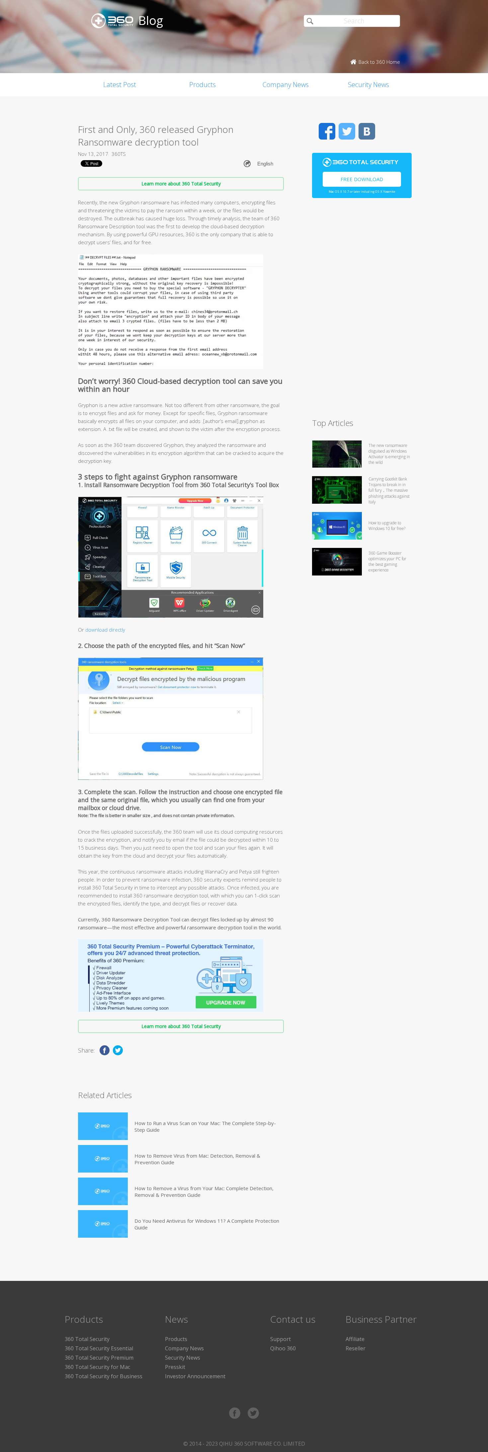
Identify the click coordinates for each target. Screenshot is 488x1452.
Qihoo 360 (283, 1348)
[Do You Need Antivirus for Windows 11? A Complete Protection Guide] (103, 1224)
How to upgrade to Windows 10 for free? (386, 525)
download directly (105, 629)
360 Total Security (87, 1339)
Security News (368, 84)
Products (202, 84)
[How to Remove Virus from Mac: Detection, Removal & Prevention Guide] (103, 1159)
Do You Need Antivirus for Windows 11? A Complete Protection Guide (206, 1224)
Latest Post (119, 84)
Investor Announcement (195, 1376)
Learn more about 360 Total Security (181, 183)
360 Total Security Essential (99, 1348)
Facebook (327, 131)
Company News (286, 84)
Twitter (347, 131)
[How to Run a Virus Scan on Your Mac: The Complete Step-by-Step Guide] (103, 1126)
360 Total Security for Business (103, 1376)
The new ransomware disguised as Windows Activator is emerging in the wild (389, 454)
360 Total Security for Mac (97, 1367)
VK (367, 131)
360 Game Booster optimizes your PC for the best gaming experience (387, 561)
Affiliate (355, 1339)
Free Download (362, 179)
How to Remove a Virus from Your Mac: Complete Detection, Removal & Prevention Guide (204, 1191)
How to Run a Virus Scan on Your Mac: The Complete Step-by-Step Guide (205, 1126)
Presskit (175, 1367)
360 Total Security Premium (99, 1357)
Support (280, 1339)
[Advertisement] (362, 311)
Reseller (356, 1348)
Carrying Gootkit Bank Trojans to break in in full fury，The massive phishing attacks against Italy (389, 490)
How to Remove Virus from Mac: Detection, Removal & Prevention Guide (197, 1159)
